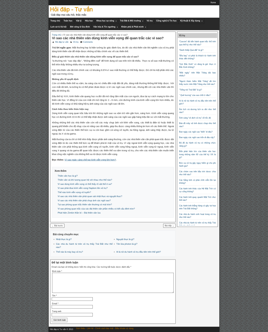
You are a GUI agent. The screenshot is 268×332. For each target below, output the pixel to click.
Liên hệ (90, 328)
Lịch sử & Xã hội (58, 27)
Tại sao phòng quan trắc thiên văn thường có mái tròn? (85, 204)
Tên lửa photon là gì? (126, 244)
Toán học (68, 21)
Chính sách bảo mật (104, 328)
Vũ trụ (150, 21)
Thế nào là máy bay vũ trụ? (69, 252)
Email (55, 303)
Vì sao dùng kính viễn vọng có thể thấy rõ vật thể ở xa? (85, 184)
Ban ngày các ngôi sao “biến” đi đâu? (195, 132)
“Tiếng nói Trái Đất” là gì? (190, 90)
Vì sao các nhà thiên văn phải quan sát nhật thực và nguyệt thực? (90, 196)
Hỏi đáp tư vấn (61, 42)
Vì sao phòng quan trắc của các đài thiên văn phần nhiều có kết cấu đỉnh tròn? (96, 208)
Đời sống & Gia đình (80, 27)
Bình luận (57, 271)
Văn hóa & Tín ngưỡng (104, 27)
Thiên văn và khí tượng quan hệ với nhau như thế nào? (85, 180)
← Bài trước (57, 225)
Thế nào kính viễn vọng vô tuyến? (74, 192)
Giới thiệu (80, 328)
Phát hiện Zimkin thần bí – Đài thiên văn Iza (79, 212)
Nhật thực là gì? (64, 239)
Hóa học (89, 21)
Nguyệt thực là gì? (125, 239)
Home (213, 2)
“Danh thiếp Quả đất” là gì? (191, 50)
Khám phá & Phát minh (132, 27)
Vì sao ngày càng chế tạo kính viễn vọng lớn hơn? (90, 159)
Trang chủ (55, 21)
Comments (88, 42)
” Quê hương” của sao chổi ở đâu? (194, 95)
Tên (54, 295)
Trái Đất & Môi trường (130, 21)
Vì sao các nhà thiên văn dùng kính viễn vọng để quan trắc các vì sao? (108, 38)
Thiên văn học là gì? (68, 176)
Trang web (56, 311)
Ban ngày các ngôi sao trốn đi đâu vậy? (197, 137)
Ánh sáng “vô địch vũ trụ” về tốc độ (195, 118)
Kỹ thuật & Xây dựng (190, 21)
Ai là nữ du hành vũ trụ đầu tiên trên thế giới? (138, 252)
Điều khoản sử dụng (124, 328)
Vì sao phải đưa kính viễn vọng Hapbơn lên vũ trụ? (83, 188)
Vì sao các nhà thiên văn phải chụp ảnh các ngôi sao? (84, 200)
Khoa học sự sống (105, 21)
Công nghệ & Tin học (166, 21)
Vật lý (78, 21)
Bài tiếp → (169, 225)
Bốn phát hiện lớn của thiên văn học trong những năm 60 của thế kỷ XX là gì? (197, 154)
